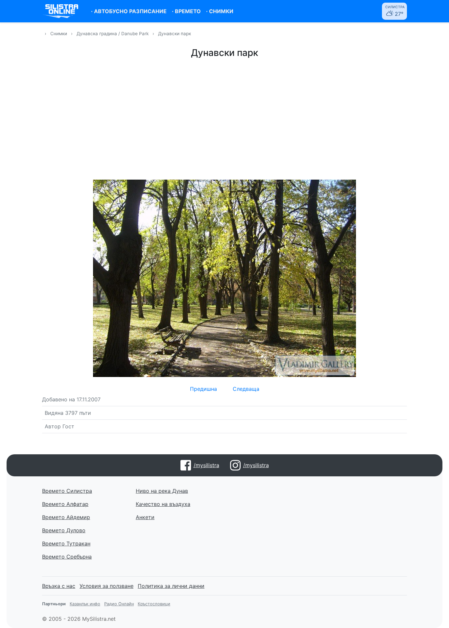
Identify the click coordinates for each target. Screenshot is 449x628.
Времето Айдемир (66, 517)
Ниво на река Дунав (162, 491)
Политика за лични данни (171, 586)
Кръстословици (154, 603)
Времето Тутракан (66, 543)
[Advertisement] (224, 118)
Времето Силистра (67, 491)
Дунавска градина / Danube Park (113, 33)
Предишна (203, 389)
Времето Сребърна (67, 556)
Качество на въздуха (163, 504)
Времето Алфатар (65, 504)
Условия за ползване (106, 586)
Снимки (58, 33)
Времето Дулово (63, 530)
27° (395, 11)
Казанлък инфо (85, 603)
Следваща (246, 389)
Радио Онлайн (119, 603)
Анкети (145, 517)
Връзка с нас (58, 586)
